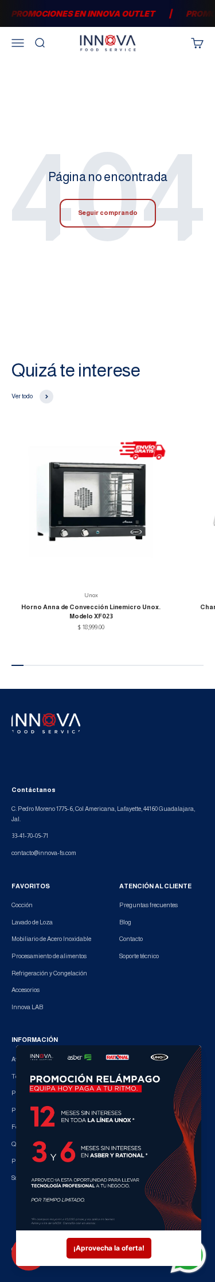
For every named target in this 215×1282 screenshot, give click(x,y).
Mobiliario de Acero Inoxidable (51, 938)
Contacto (131, 938)
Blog (125, 922)
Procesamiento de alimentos (49, 955)
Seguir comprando (108, 212)
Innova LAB (27, 1006)
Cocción (22, 904)
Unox (91, 595)
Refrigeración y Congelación (49, 973)
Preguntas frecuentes (148, 904)
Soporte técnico (139, 955)
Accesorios (25, 989)
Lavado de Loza (32, 922)
